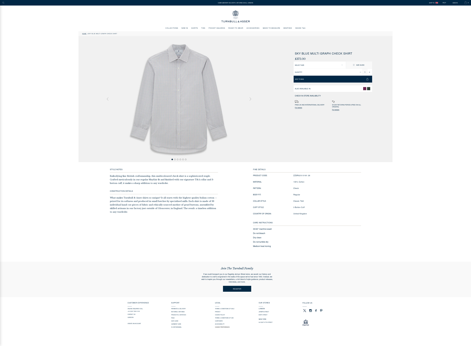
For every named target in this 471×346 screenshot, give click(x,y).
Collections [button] (171, 28)
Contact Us (131, 314)
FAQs (173, 318)
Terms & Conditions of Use (224, 318)
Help (444, 2)
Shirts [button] (194, 28)
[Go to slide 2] (175, 159)
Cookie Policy (220, 315)
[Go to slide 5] (183, 159)
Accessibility (219, 324)
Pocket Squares (217, 28)
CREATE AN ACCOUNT (134, 323)
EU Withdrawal (176, 327)
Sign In (455, 2)
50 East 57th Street (266, 322)
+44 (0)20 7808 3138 (134, 311)
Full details (298, 108)
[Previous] (107, 99)
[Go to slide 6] (185, 159)
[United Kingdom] (437, 3)
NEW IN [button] (185, 28)
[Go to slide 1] (172, 159)
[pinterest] (321, 310)
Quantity (298, 72)
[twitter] (304, 310)
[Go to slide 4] (180, 159)
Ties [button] (203, 28)
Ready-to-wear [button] (235, 28)
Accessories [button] (253, 28)
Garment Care (176, 324)
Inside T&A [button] (300, 28)
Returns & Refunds (178, 312)
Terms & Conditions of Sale (224, 309)
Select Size (299, 65)
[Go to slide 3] (177, 159)
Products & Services (178, 315)
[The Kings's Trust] (322, 323)
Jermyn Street (264, 312)
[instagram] (310, 310)
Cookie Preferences (222, 327)
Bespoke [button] (288, 28)
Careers (131, 317)
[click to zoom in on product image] (179, 99)
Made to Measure (271, 28)
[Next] (250, 99)
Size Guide (360, 65)
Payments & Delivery (178, 309)
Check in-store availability (308, 96)
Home (84, 34)
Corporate (219, 321)
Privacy (217, 312)
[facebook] (316, 310)
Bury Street (263, 315)
